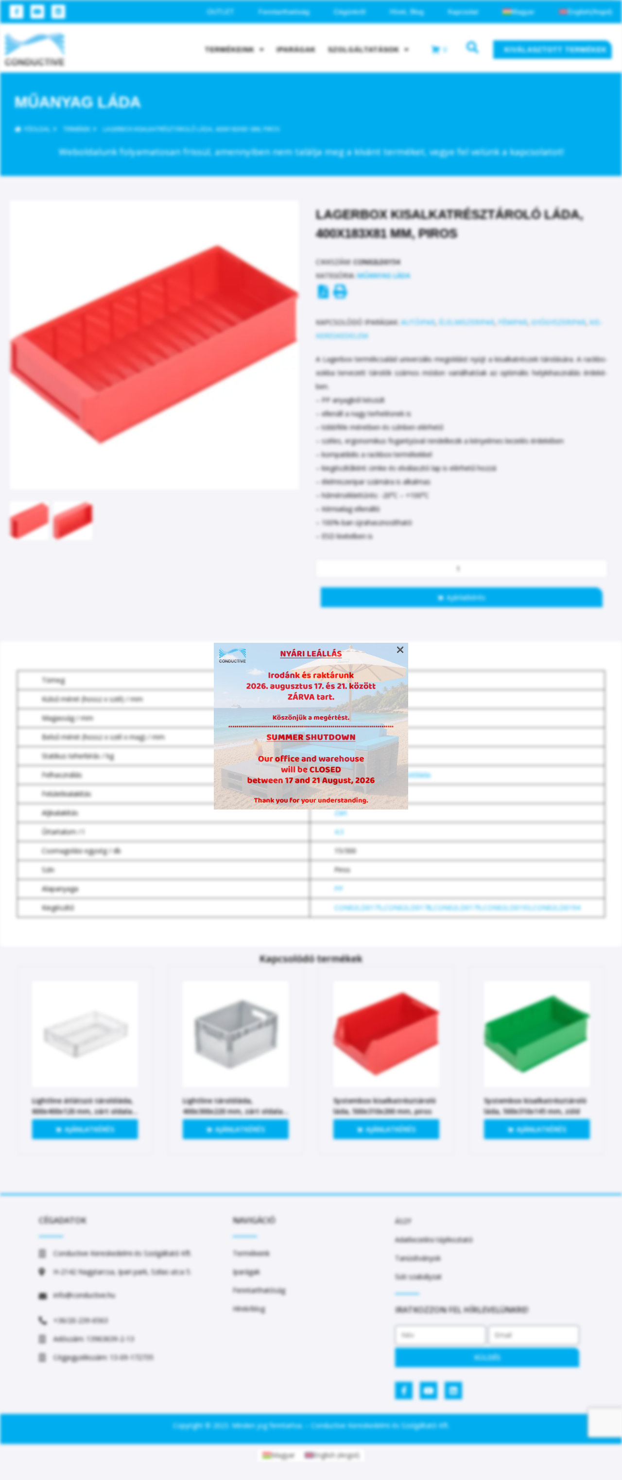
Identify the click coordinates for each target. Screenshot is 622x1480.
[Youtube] (37, 11)
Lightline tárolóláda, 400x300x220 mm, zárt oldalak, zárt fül (236, 1111)
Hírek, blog (407, 12)
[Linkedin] (58, 11)
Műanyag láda (78, 102)
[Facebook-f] (16, 11)
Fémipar (512, 322)
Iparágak (296, 49)
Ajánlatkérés (466, 597)
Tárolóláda (414, 774)
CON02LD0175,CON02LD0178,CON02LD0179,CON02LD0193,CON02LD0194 (457, 907)
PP (338, 888)
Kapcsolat (463, 12)
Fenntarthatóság (284, 12)
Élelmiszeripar (466, 322)
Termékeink (230, 49)
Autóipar (418, 322)
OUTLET (220, 12)
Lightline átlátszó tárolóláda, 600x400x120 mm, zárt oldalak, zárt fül (85, 1111)
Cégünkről (349, 12)
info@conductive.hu (84, 1295)
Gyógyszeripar (558, 322)
